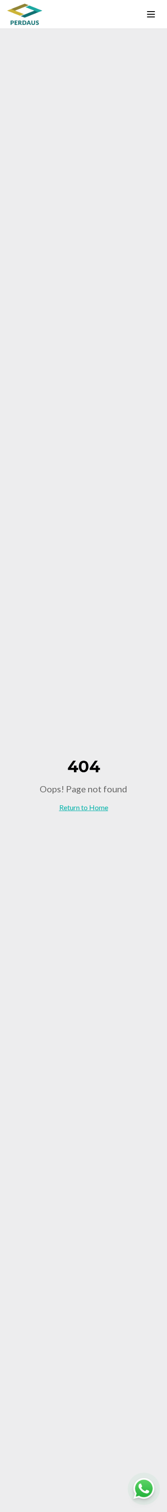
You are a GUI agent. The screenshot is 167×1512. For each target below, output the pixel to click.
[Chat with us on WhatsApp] (143, 1488)
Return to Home (83, 807)
